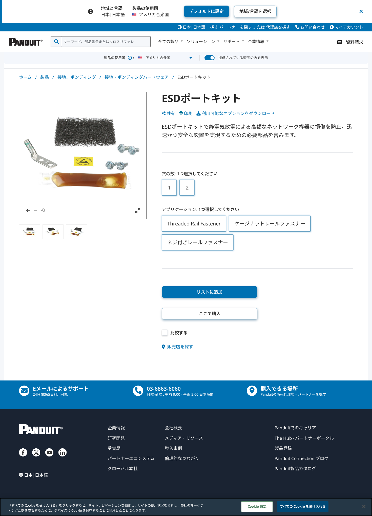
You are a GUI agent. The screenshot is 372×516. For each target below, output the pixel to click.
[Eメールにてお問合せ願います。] (24, 391)
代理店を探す (278, 27)
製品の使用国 (119, 57)
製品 (44, 77)
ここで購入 (209, 313)
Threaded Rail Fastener (194, 223)
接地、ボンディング (76, 77)
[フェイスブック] (23, 457)
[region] (186, 507)
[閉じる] (363, 506)
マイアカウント (348, 27)
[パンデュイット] (26, 40)
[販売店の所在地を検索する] (252, 391)
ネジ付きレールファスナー (197, 242)
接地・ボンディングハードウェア (137, 77)
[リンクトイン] (62, 457)
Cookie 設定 (257, 506)
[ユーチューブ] (49, 457)
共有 (171, 113)
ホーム (25, 77)
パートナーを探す (235, 27)
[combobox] (105, 41)
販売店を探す (179, 347)
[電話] (138, 391)
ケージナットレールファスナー (269, 223)
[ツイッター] (36, 457)
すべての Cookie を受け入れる (302, 506)
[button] (82, 155)
